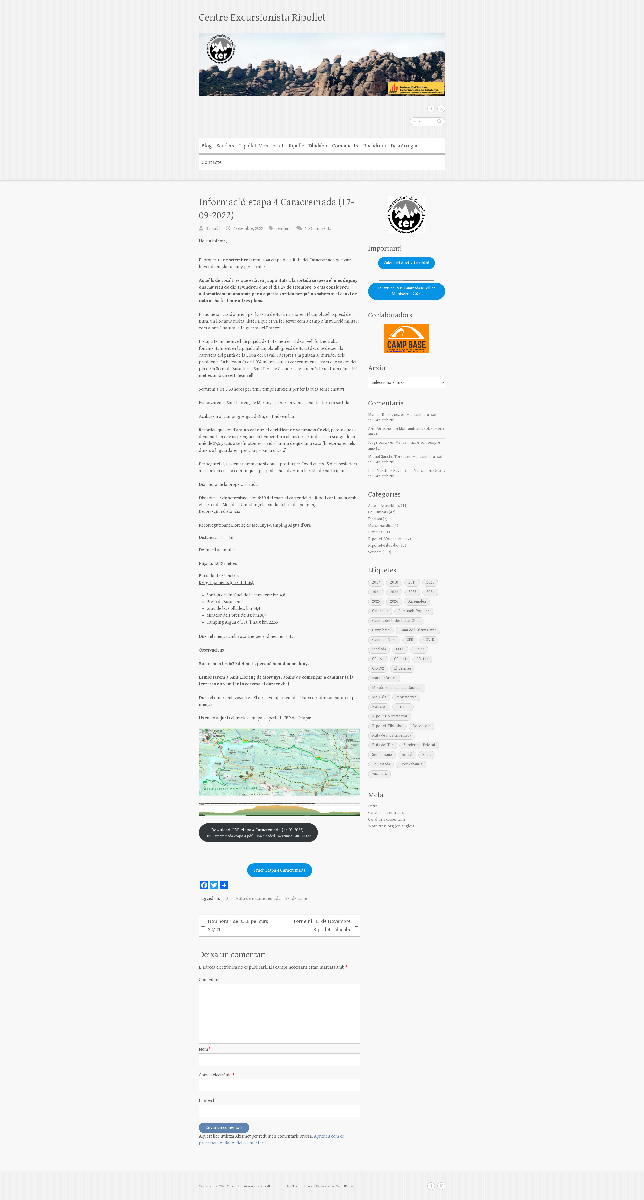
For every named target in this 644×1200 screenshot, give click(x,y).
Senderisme (296, 898)
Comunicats (345, 146)
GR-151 (378, 659)
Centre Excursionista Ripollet (262, 17)
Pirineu (403, 706)
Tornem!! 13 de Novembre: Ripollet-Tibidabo (326, 925)
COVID (428, 639)
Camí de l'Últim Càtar (418, 630)
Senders (225, 146)
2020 (430, 582)
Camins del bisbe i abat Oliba (396, 620)
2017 (376, 582)
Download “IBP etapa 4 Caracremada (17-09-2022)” (258, 832)
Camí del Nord (384, 639)
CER (410, 639)
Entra (372, 806)
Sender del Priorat (419, 745)
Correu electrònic (217, 1075)
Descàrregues (406, 146)
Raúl (215, 228)
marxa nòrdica (384, 678)
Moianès (379, 697)
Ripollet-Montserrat (261, 146)
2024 (430, 592)
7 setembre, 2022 (248, 228)
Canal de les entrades (386, 812)
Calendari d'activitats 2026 (406, 263)
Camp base (381, 630)
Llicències (402, 668)
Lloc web (207, 1100)
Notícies (379, 706)
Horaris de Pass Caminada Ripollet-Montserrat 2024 (406, 291)
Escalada (375, 519)
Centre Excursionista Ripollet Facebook (431, 108)
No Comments (318, 228)
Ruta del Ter (382, 745)
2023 (412, 592)
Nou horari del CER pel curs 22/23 (234, 925)
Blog (207, 146)
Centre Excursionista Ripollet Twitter (441, 108)
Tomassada (381, 764)
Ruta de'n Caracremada (258, 898)
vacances (379, 773)
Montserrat (406, 697)
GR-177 (422, 659)
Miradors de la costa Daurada (396, 687)
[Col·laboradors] (406, 338)
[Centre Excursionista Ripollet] (322, 62)
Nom (205, 1049)
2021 (376, 592)
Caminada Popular (413, 611)
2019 (412, 582)
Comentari (210, 979)
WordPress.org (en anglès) (391, 826)
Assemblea (417, 601)
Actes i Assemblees (384, 505)
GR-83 (419, 649)
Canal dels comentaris (386, 819)
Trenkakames (411, 764)
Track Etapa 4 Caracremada (280, 870)
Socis (426, 754)
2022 (228, 898)
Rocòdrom (374, 146)
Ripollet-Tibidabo (308, 146)
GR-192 (378, 668)
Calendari (380, 611)
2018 (394, 582)
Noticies (375, 532)
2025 (376, 601)
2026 (394, 601)
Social (407, 754)
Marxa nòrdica (380, 525)
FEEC (400, 649)
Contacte (212, 162)
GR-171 (400, 659)
